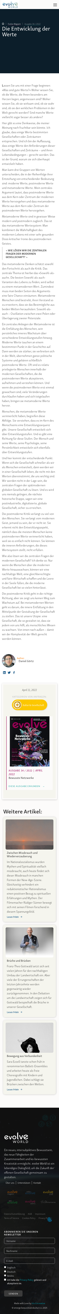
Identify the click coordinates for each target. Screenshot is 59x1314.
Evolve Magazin (14, 23)
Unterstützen (24, 1183)
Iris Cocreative (38, 1303)
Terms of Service (11, 1218)
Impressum (40, 1213)
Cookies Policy (28, 1218)
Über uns (10, 1183)
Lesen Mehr (13, 916)
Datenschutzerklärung (14, 1213)
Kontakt (37, 1183)
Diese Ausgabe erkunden (27, 786)
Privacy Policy (45, 1218)
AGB (30, 1213)
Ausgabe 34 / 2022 (33, 23)
